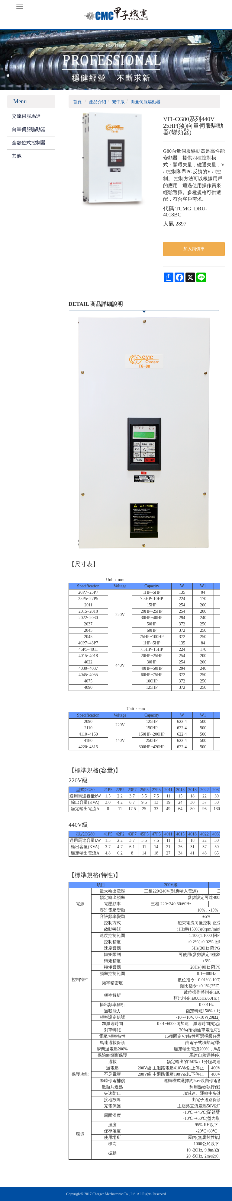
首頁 (77, 102)
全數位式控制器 (29, 142)
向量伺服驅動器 (29, 129)
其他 (16, 155)
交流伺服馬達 (26, 116)
